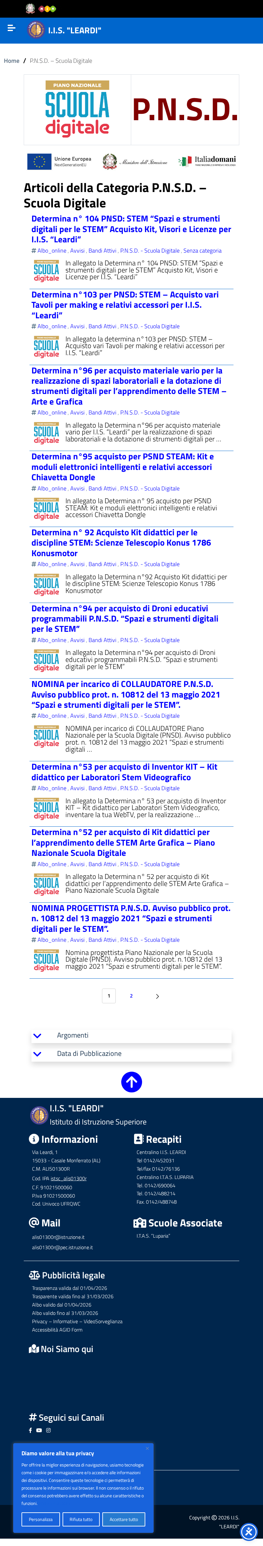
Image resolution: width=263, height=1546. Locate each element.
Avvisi (77, 250)
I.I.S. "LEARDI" (74, 30)
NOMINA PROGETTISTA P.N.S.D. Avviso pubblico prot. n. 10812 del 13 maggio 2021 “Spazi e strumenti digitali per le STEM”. (131, 918)
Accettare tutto (124, 1519)
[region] (83, 1488)
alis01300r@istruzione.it (58, 1237)
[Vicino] (147, 1448)
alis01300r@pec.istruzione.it (62, 1247)
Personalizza (41, 1519)
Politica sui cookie (55, 1503)
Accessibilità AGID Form (57, 1329)
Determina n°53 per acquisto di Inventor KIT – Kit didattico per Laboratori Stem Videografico (124, 771)
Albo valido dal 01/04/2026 (61, 1304)
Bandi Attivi (102, 250)
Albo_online (52, 250)
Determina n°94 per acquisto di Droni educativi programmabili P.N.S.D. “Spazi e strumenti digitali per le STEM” (124, 618)
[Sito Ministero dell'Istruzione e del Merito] (43, 9)
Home (12, 60)
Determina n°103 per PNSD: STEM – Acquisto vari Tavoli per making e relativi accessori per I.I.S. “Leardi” (125, 305)
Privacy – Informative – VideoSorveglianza (77, 1321)
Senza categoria (202, 250)
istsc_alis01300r (69, 1178)
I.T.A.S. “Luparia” (153, 1236)
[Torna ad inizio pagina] (131, 1087)
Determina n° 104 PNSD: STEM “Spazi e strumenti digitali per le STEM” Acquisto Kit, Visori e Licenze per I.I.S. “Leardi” (131, 229)
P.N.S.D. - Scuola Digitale (150, 250)
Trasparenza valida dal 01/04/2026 (69, 1288)
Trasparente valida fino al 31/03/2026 (73, 1296)
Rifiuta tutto (81, 1519)
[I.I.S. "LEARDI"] (36, 29)
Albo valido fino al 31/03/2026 (65, 1313)
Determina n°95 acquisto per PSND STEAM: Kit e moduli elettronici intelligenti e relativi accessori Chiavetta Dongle (122, 466)
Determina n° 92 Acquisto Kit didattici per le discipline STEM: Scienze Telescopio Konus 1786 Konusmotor (121, 542)
